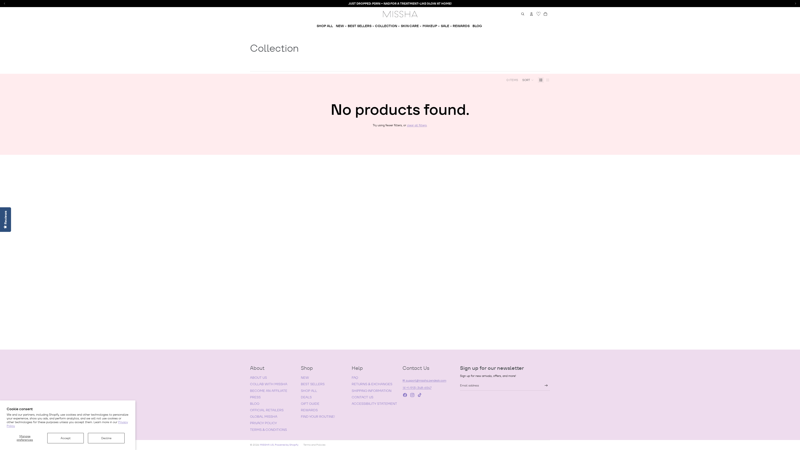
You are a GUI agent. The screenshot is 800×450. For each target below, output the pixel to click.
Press (255, 397)
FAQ (355, 377)
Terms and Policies (314, 444)
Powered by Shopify (286, 444)
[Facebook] (405, 395)
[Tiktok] (419, 395)
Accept (66, 438)
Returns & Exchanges (372, 384)
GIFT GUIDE (310, 403)
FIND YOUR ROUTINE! (318, 416)
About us (258, 377)
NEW (305, 377)
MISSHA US (267, 444)
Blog (254, 403)
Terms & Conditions (268, 430)
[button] (528, 80)
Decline (106, 438)
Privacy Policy (263, 423)
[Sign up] (546, 385)
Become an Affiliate (268, 391)
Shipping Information (371, 391)
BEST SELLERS (313, 384)
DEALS (306, 397)
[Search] (522, 14)
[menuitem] (325, 26)
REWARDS (309, 410)
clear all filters (417, 125)
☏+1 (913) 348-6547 (416, 388)
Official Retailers (267, 410)
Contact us (362, 397)
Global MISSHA (263, 416)
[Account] (531, 14)
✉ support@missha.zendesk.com (424, 380)
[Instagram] (412, 395)
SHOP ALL (309, 391)
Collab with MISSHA (268, 384)
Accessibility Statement (374, 403)
